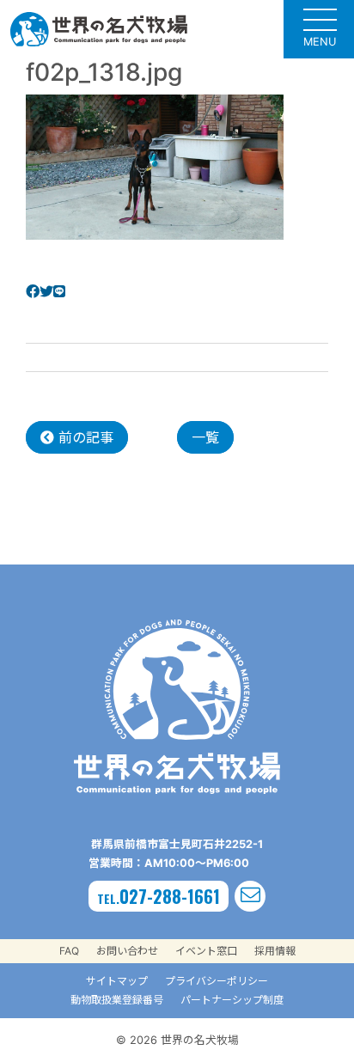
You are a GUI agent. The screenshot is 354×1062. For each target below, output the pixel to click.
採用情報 (275, 950)
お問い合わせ (127, 950)
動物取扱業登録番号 (116, 999)
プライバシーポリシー (216, 980)
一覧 (205, 437)
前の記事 (83, 437)
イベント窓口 (206, 950)
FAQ (69, 950)
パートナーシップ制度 (232, 999)
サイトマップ (117, 980)
